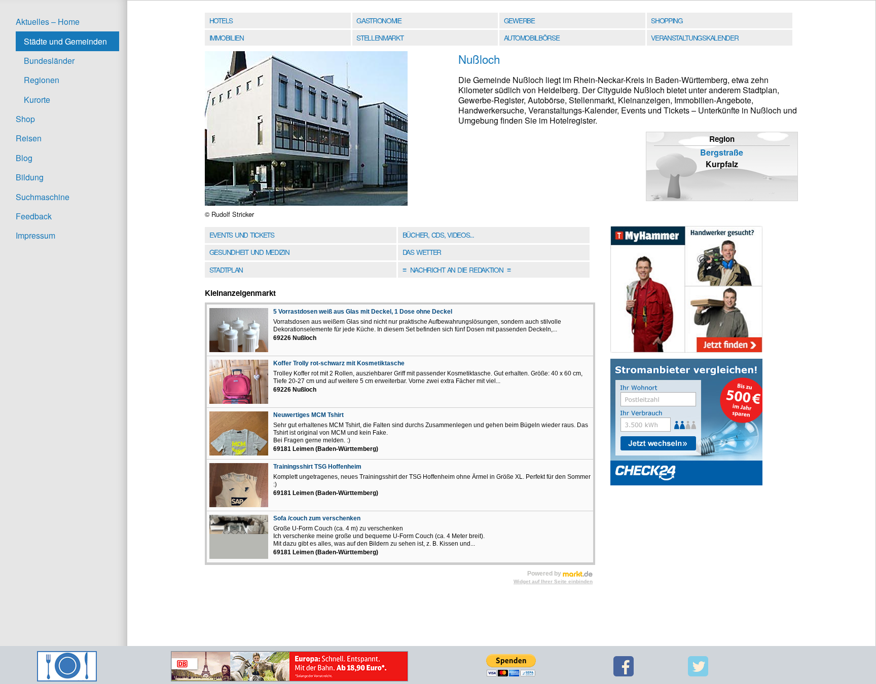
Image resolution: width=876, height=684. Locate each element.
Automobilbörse (532, 37)
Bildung (30, 177)
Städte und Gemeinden (65, 41)
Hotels (221, 20)
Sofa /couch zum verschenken (316, 518)
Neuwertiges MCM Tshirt (308, 415)
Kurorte (37, 99)
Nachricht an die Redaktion (456, 269)
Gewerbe (519, 20)
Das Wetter (422, 252)
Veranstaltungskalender (694, 37)
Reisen (29, 138)
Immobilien (226, 37)
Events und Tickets (241, 235)
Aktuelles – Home (48, 21)
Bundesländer (49, 60)
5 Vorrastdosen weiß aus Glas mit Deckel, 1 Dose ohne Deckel (362, 311)
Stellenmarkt (379, 37)
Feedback (34, 216)
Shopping (666, 20)
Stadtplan (226, 269)
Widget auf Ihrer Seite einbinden (553, 581)
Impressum (35, 235)
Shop (25, 119)
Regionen (41, 80)
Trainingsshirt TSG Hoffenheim (317, 466)
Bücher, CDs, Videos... (438, 235)
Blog (24, 158)
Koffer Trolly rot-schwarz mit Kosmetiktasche (339, 363)
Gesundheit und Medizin (249, 252)
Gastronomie (379, 20)
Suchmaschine (42, 197)
